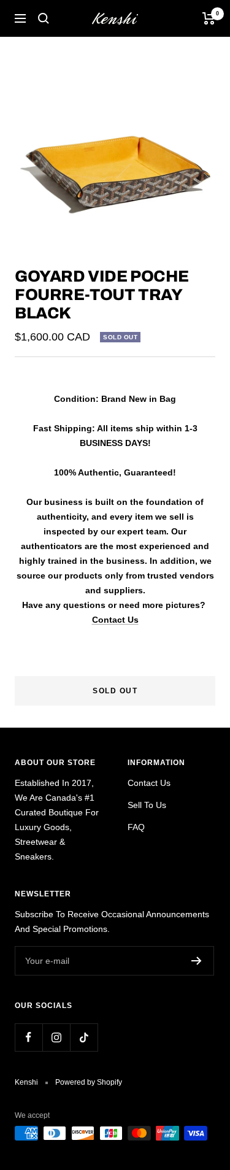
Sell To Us (147, 805)
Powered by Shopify (88, 1082)
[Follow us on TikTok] (84, 1037)
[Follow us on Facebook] (28, 1037)
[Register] (196, 960)
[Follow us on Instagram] (56, 1037)
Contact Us (115, 620)
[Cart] (208, 18)
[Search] (43, 18)
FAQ (136, 827)
